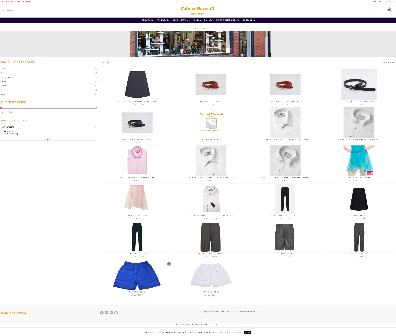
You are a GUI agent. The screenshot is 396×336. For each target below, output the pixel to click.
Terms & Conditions (201, 324)
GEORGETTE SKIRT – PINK (137, 216)
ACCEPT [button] (247, 332)
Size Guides (219, 324)
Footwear (4, 81)
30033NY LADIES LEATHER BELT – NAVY (137, 139)
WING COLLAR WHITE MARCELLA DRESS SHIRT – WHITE (359, 139)
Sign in (380, 2)
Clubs (3, 68)
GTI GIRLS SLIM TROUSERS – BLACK (285, 216)
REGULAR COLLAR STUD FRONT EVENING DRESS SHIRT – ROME (211, 177)
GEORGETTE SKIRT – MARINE (359, 177)
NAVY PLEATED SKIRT (359, 216)
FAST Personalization (7, 77)
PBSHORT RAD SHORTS (211, 139)
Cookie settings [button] (235, 333)
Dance (3, 73)
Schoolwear (4, 90)
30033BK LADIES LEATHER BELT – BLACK (359, 101)
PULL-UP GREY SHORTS (285, 254)
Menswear (4, 85)
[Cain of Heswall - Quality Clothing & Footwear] (198, 10)
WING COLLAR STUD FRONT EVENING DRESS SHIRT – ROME (285, 177)
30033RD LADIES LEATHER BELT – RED (211, 101)
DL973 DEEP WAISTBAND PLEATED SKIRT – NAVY (137, 101)
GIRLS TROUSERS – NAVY (137, 254)
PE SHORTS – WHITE (211, 292)
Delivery (211, 324)
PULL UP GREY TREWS (359, 254)
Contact (367, 2)
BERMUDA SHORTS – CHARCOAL (211, 254)
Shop (374, 2)
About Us (177, 324)
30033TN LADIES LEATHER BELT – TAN (285, 101)
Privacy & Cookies (187, 324)
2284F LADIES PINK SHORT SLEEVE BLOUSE (137, 177)
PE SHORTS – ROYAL (137, 292)
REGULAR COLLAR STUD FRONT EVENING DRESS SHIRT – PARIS (285, 139)
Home (194, 28)
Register (392, 2)
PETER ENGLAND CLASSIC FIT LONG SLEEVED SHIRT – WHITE (211, 216)
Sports (3, 94)
